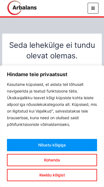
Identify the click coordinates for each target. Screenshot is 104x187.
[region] (52, 126)
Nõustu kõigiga (52, 145)
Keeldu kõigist (52, 175)
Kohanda (52, 160)
